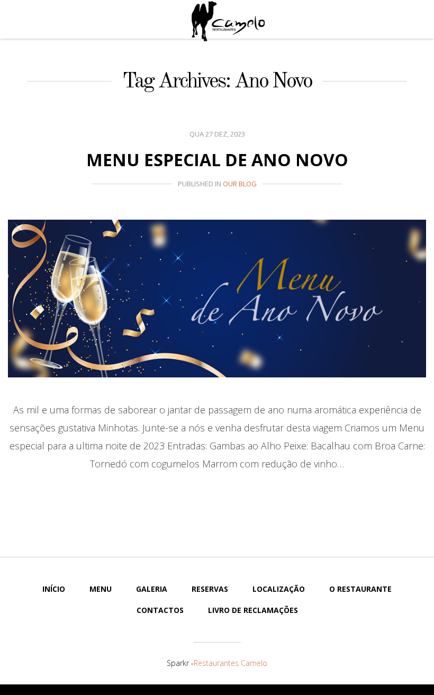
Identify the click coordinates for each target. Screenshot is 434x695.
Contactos (160, 610)
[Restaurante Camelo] (228, 21)
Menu (100, 589)
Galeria (151, 589)
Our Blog (240, 183)
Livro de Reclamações (253, 610)
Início (53, 589)
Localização (278, 589)
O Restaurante (360, 589)
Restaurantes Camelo (230, 663)
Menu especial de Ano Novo (217, 159)
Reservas (210, 589)
